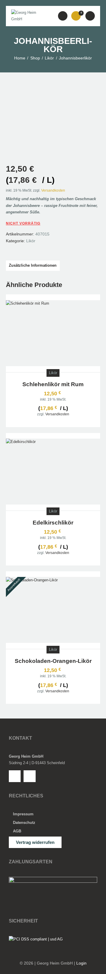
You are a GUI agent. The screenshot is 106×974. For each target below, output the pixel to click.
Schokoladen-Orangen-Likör (53, 661)
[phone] (15, 776)
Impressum (23, 814)
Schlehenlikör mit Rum (53, 384)
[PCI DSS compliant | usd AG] (36, 939)
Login (81, 963)
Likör (49, 58)
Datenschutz (24, 822)
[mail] (29, 776)
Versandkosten (53, 190)
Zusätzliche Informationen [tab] (33, 265)
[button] (62, 16)
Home (19, 58)
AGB (17, 831)
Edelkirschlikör (53, 523)
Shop (35, 58)
